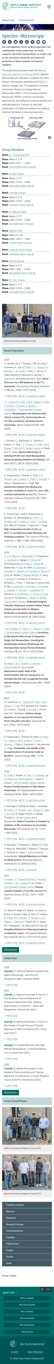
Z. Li (6, 556)
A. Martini (30, 406)
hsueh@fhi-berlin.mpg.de (21, 205)
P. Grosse (20, 406)
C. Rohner (33, 560)
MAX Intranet (27, 1332)
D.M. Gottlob (20, 918)
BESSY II (43, 81)
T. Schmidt (22, 409)
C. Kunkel (35, 564)
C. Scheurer (9, 590)
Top (48, 1289)
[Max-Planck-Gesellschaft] (15, 1344)
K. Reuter (32, 598)
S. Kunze (8, 879)
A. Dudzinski (39, 567)
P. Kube (19, 567)
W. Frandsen (32, 571)
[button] (49, 138)
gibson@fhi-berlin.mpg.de (21, 186)
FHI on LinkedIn (27, 1298)
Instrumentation (14, 1231)
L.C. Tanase (38, 367)
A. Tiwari (45, 402)
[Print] (44, 42)
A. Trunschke (42, 586)
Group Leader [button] (9, 1275)
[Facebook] (4, 42)
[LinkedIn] (10, 42)
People (9, 1250)
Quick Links (9, 1292)
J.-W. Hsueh (19, 371)
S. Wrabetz (19, 571)
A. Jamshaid (10, 560)
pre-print (33, 869)
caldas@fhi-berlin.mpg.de (21, 254)
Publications (12, 1243)
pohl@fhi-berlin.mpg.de (20, 242)
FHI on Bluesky (27, 1312)
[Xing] (32, 42)
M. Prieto (27, 367)
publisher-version (37, 396)
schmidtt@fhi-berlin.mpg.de (22, 167)
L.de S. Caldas (33, 402)
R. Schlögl (21, 601)
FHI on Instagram (27, 1325)
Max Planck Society (27, 1305)
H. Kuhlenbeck (21, 594)
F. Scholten (9, 406)
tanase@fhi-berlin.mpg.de (21, 292)
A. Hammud (17, 586)
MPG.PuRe (12, 396)
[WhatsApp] (27, 42)
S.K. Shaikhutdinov (23, 779)
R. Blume (43, 571)
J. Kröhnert (29, 586)
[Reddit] (15, 42)
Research (11, 1218)
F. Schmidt (9, 579)
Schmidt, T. (9, 971)
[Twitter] (21, 42)
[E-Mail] (38, 42)
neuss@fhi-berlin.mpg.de (21, 223)
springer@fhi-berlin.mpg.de (22, 273)
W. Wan (27, 775)
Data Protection (35, 1352)
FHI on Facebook (27, 1318)
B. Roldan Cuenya (31, 448)
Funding (10, 1237)
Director (10, 1211)
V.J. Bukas (34, 594)
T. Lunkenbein (34, 590)
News (9, 1263)
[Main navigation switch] (49, 7)
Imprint (14, 1352)
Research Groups (15, 1224)
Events (9, 1256)
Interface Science (15, 1205)
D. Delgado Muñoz (30, 575)
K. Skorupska (26, 556)
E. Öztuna (14, 556)
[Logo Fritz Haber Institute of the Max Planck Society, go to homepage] (22, 6)
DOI (23, 396)
